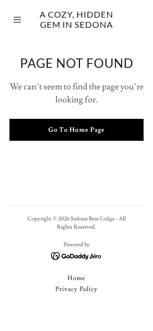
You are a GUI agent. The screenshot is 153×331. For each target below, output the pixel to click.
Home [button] (76, 278)
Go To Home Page (76, 130)
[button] (19, 19)
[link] (76, 26)
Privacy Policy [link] (76, 289)
